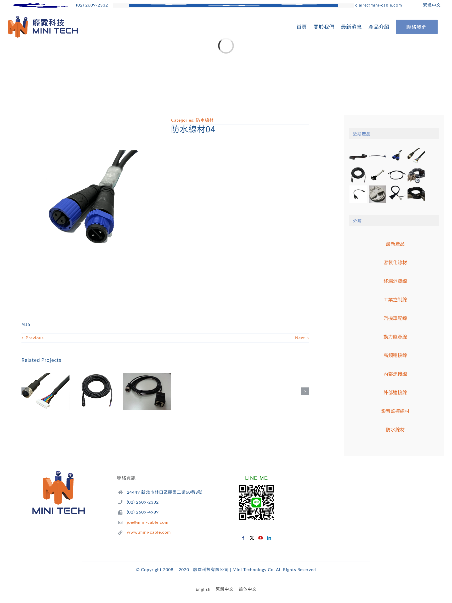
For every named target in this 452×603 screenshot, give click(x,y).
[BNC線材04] (416, 194)
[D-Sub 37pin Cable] (377, 194)
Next (300, 338)
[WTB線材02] (397, 175)
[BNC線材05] (416, 175)
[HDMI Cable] (397, 194)
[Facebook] (243, 538)
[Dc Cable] (358, 194)
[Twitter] (252, 538)
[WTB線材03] (377, 175)
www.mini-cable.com (149, 532)
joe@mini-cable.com (147, 522)
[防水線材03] (45, 391)
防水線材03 (38, 384)
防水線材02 (89, 384)
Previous (35, 338)
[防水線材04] (397, 156)
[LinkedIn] (269, 538)
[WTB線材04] (358, 156)
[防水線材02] (96, 391)
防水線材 (205, 120)
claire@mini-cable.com (378, 5)
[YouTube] (260, 538)
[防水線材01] (147, 391)
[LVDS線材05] (377, 156)
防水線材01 (140, 384)
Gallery (53, 384)
